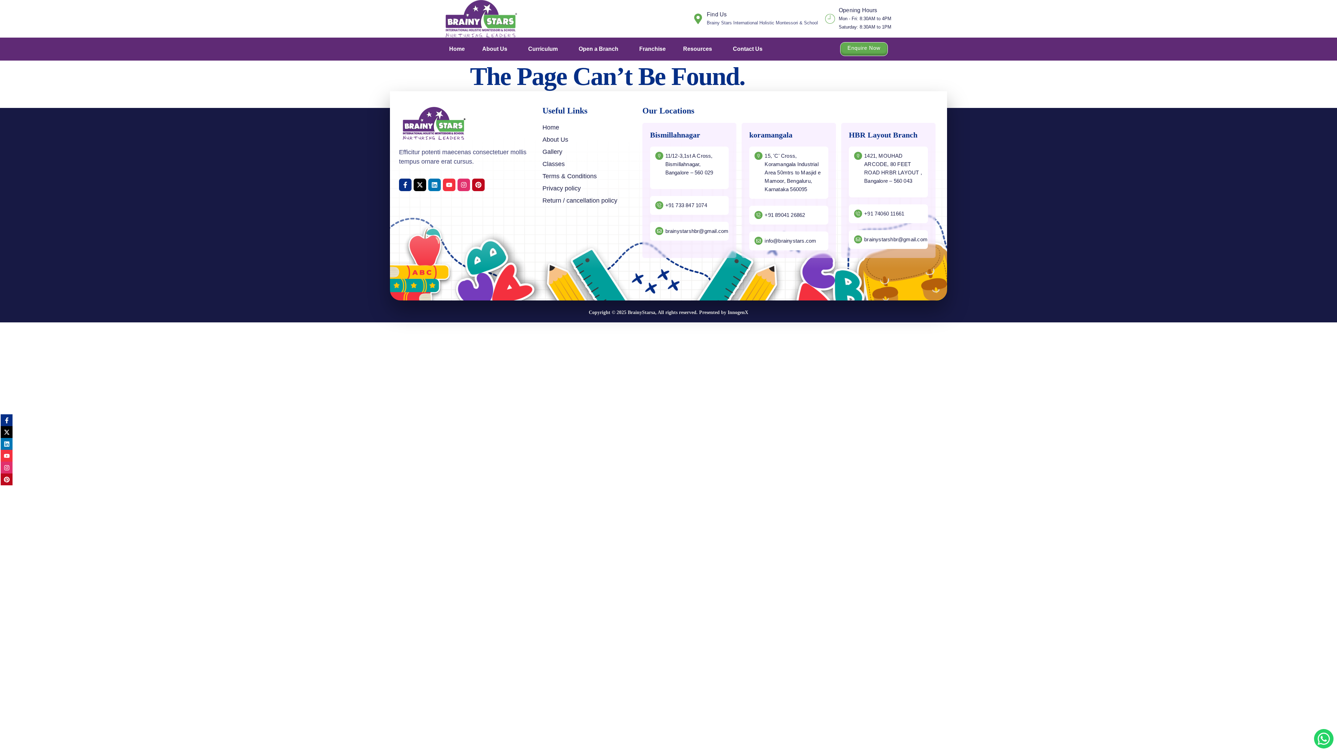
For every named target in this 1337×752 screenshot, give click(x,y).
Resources (697, 49)
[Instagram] (464, 185)
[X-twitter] (420, 185)
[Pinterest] (478, 185)
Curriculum (543, 49)
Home (457, 49)
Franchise (652, 49)
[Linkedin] (434, 185)
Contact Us (748, 49)
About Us (494, 49)
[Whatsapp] (1324, 739)
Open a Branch (598, 49)
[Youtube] (449, 185)
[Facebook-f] (405, 185)
